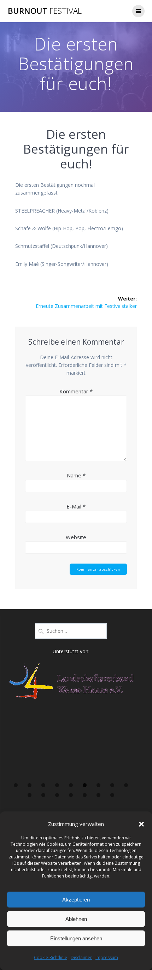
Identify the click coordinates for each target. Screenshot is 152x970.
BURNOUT (45, 11)
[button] (141, 824)
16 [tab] (112, 795)
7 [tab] (98, 785)
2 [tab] (29, 785)
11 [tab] (43, 795)
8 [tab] (112, 785)
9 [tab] (126, 785)
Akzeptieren (76, 900)
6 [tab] (85, 785)
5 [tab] (71, 785)
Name (76, 475)
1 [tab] (16, 785)
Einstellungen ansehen (76, 938)
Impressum (106, 957)
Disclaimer (81, 957)
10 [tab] (29, 795)
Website (76, 537)
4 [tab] (57, 785)
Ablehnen (76, 919)
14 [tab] (85, 795)
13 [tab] (71, 795)
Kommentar (76, 391)
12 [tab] (57, 795)
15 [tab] (98, 795)
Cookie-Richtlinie (50, 957)
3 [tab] (43, 785)
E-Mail (76, 506)
